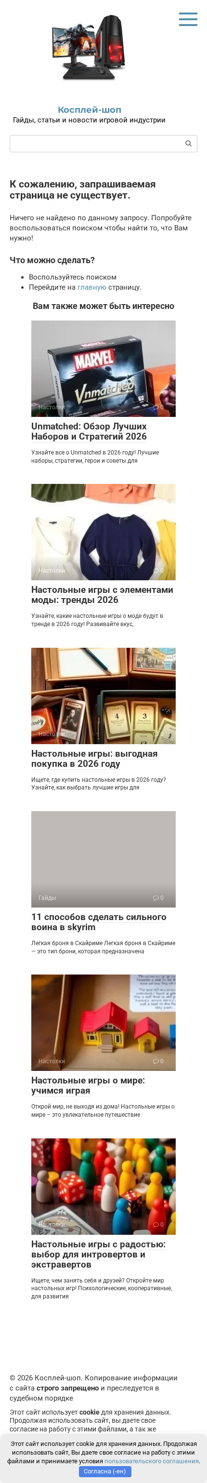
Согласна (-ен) (105, 1471)
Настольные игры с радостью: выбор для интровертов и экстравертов (98, 1254)
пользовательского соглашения (151, 1461)
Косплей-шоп (89, 110)
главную (92, 287)
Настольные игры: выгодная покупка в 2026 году (94, 758)
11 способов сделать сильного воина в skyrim (99, 922)
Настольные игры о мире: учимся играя (88, 1085)
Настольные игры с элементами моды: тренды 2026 (102, 594)
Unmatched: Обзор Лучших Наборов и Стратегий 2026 (89, 431)
